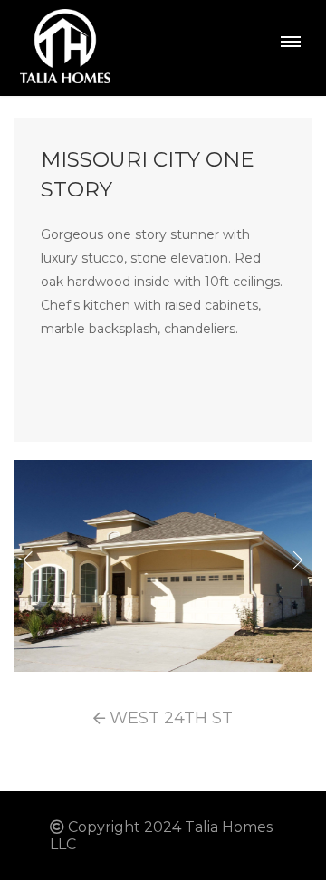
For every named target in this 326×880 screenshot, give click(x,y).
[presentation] (28, 560)
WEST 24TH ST (169, 718)
